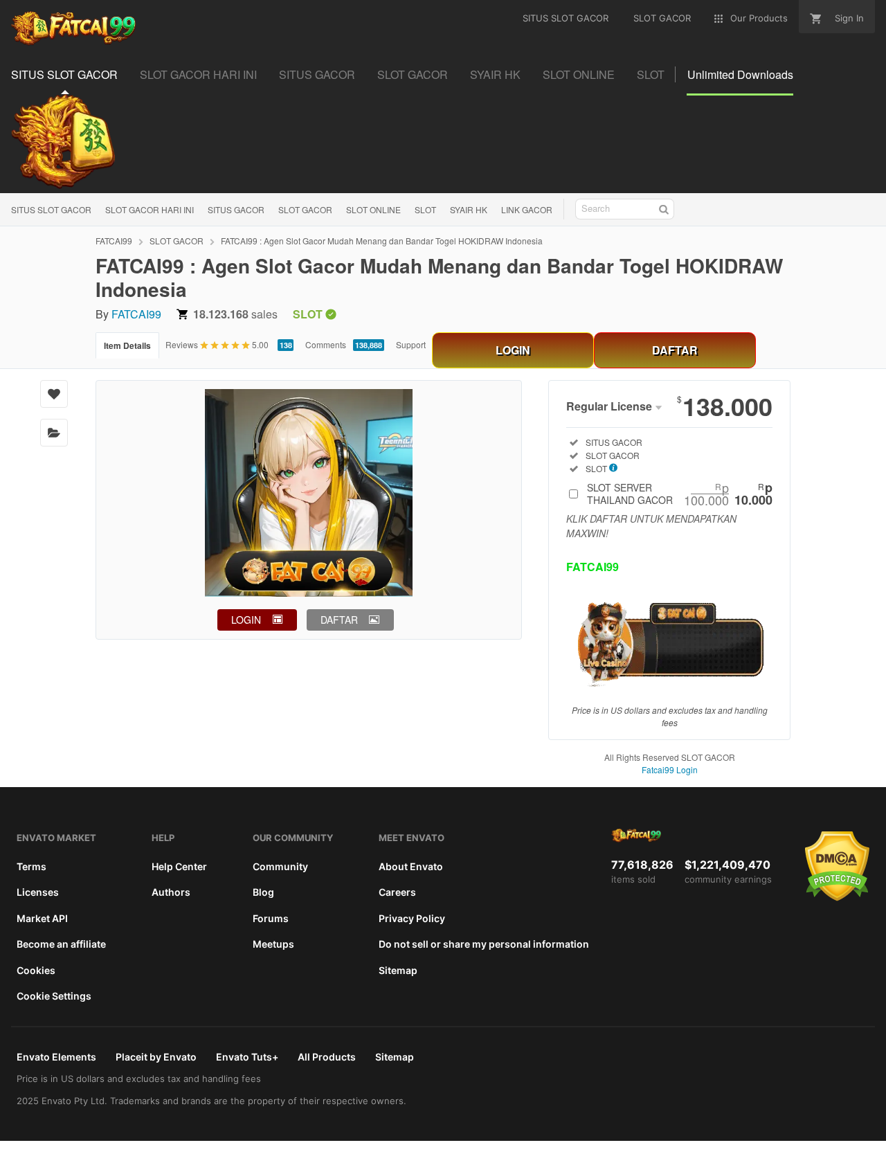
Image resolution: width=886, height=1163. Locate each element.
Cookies (36, 970)
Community (280, 866)
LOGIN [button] (246, 619)
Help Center (179, 866)
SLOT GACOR (305, 209)
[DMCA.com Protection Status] (837, 897)
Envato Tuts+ (247, 1057)
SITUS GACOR (236, 209)
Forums (271, 918)
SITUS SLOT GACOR (51, 209)
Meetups (273, 944)
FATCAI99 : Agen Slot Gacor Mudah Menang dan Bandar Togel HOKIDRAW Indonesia (382, 240)
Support (411, 344)
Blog (263, 892)
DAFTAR (675, 350)
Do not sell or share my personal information (484, 944)
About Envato (411, 866)
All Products (327, 1057)
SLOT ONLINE (373, 209)
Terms (31, 866)
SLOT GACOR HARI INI (149, 209)
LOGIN (513, 350)
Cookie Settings (54, 996)
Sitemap (398, 970)
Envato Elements (56, 1057)
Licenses (38, 892)
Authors (171, 892)
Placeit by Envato (156, 1057)
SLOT (425, 209)
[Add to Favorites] (54, 394)
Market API (42, 918)
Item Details (127, 345)
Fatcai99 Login (670, 769)
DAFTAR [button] (339, 619)
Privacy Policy (412, 918)
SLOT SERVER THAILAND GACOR (679, 493)
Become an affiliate (61, 944)
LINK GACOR (526, 209)
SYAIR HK (468, 209)
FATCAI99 (114, 240)
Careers (397, 892)
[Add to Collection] (54, 433)
